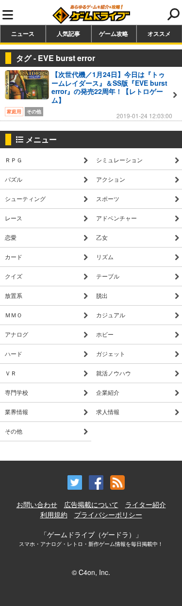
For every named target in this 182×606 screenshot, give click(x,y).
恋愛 (11, 237)
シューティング (25, 198)
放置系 (13, 295)
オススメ (159, 33)
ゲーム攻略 (113, 33)
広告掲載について (91, 504)
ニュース (22, 33)
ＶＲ (11, 373)
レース (13, 218)
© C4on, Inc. (91, 572)
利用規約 (53, 514)
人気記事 (68, 33)
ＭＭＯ (13, 315)
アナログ (16, 334)
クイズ (13, 276)
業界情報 (16, 411)
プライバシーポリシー (108, 514)
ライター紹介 (145, 504)
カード (13, 256)
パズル (13, 179)
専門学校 (16, 392)
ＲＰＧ (13, 159)
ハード (13, 353)
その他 (13, 431)
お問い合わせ (37, 504)
